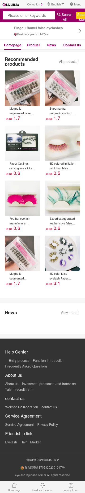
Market (35, 442)
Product (33, 44)
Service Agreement (19, 424)
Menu (77, 4)
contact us (49, 407)
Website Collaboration (21, 407)
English (56, 4)
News (51, 44)
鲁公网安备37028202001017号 (44, 467)
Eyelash (11, 442)
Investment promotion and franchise (49, 383)
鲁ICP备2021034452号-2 (42, 460)
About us (11, 383)
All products (67, 61)
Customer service (42, 490)
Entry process (19, 360)
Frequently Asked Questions (26, 366)
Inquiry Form (71, 490)
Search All (66, 15)
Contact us (72, 44)
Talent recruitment (18, 389)
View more (68, 312)
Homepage (12, 44)
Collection (34, 4)
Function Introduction (48, 360)
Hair (24, 442)
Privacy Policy (47, 424)
